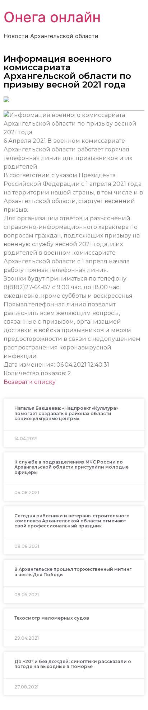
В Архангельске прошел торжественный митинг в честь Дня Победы (72, 571)
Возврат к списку (30, 381)
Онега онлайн (52, 17)
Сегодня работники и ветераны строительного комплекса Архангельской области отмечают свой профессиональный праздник (72, 521)
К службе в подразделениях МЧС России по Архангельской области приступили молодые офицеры (71, 467)
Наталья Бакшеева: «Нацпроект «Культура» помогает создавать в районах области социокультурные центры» (66, 413)
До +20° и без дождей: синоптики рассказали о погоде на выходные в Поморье (72, 664)
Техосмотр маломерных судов (51, 618)
